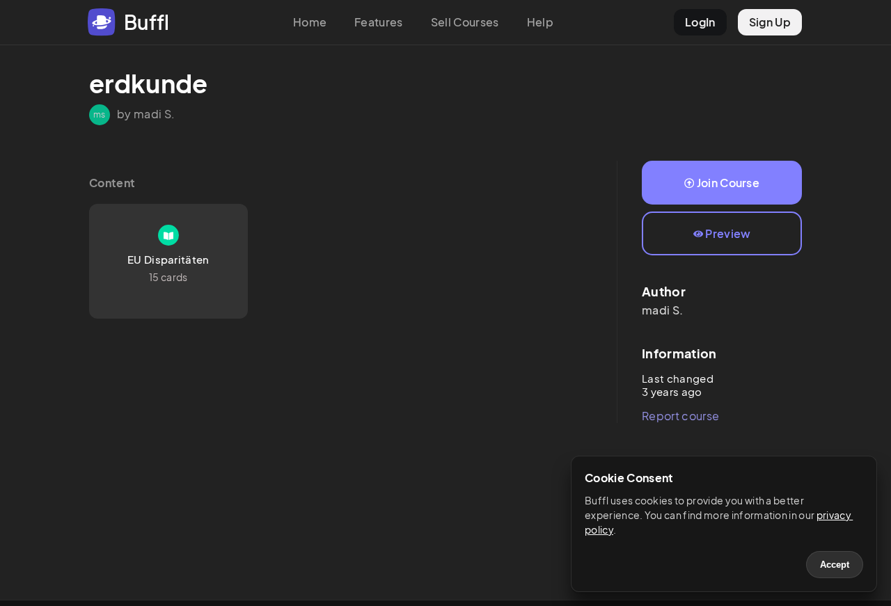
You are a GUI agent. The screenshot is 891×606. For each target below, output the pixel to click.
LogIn (700, 22)
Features (378, 22)
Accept (834, 564)
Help (540, 22)
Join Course (728, 182)
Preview (727, 233)
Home (309, 22)
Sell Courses (465, 22)
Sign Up (770, 22)
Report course (680, 415)
